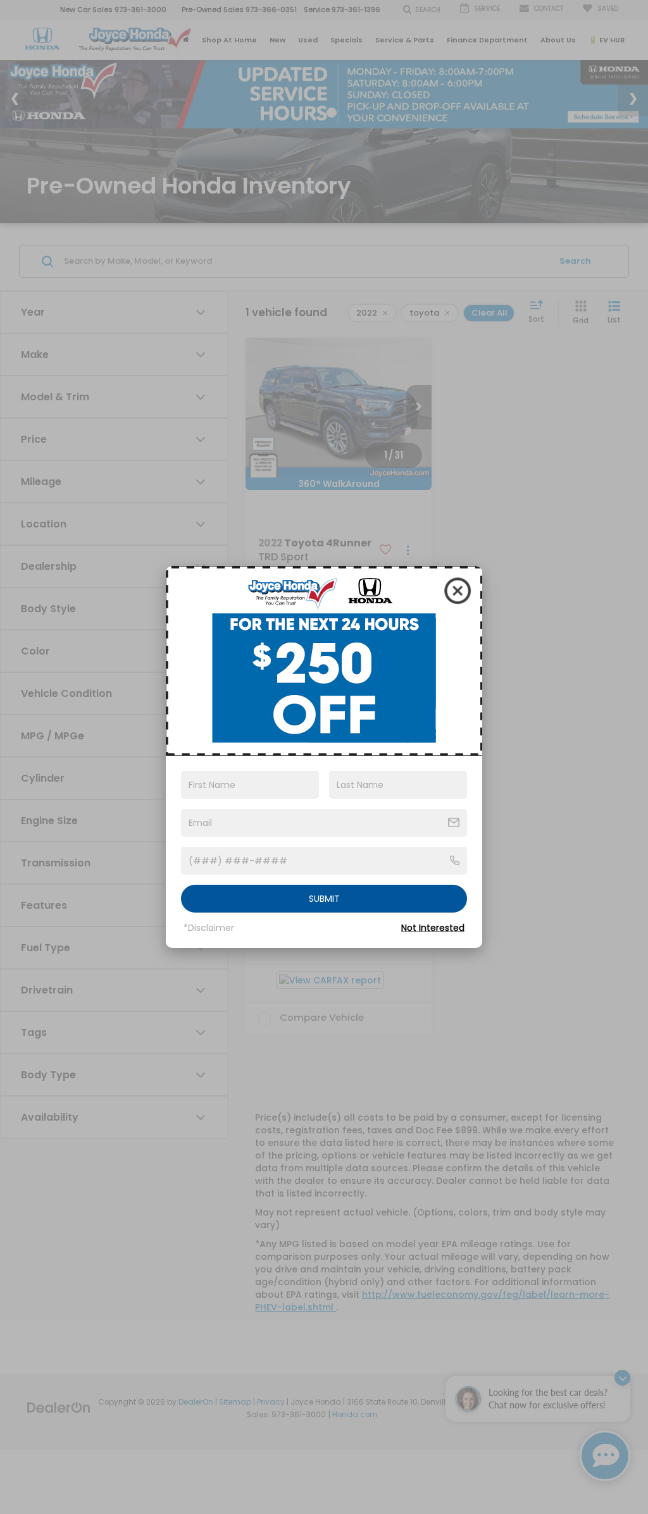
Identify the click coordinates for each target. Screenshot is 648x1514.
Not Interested (432, 927)
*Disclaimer (209, 927)
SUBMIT (324, 898)
